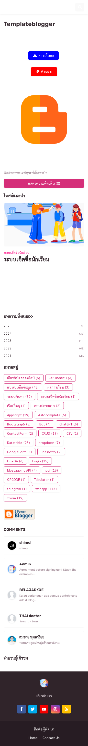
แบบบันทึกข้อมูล (23, 387)
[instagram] (55, 709)
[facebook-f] (21, 709)
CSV (72, 433)
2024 (44, 333)
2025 (44, 325)
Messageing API (22, 470)
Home (33, 737)
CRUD (50, 433)
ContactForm (20, 433)
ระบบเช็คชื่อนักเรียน (26, 259)
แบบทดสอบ (60, 378)
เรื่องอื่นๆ (16, 405)
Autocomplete (52, 415)
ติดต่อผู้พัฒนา (44, 729)
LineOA (15, 461)
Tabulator (44, 479)
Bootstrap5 (19, 424)
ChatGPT (68, 424)
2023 (44, 340)
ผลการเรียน (58, 387)
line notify (51, 451)
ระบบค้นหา (19, 396)
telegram (17, 488)
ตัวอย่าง (46, 71)
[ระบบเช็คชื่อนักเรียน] (44, 224)
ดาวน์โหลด (46, 55)
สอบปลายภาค (47, 405)
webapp (46, 488)
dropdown (49, 442)
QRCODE (16, 479)
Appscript (18, 415)
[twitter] (32, 709)
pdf (51, 470)
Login (40, 461)
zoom (15, 498)
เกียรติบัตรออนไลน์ (23, 378)
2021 (44, 355)
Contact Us (51, 737)
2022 (44, 348)
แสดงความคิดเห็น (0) (44, 183)
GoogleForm (19, 451)
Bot (45, 424)
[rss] (66, 709)
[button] (5, 7)
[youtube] (44, 709)
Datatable (18, 442)
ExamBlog (21, 7)
